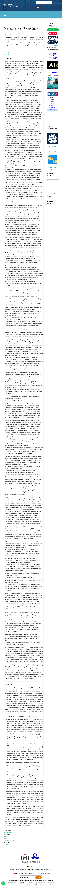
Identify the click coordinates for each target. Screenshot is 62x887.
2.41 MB (6, 54)
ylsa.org (42, 884)
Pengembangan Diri (9, 840)
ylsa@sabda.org (31, 884)
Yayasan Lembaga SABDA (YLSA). (32, 880)
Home (6, 23)
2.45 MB (6, 52)
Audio (5, 836)
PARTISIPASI (30, 877)
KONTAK (23, 877)
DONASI (38, 877)
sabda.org (48, 884)
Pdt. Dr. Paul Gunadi (9, 832)
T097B (6, 844)
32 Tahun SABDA (53, 45)
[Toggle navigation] (5, 15)
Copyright (12, 880)
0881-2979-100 (18, 884)
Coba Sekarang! (53, 146)
